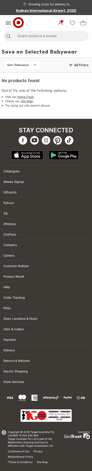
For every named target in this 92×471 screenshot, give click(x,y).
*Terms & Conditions (20, 462)
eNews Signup (13, 182)
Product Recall (13, 276)
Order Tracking (14, 297)
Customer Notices (16, 266)
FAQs (7, 308)
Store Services (13, 382)
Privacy (38, 451)
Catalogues (11, 171)
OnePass (9, 234)
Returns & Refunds (16, 360)
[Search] (8, 36)
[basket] (83, 23)
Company (10, 245)
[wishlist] (72, 23)
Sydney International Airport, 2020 (46, 10)
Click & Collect (13, 329)
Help (6, 287)
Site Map (27, 101)
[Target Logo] (18, 23)
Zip (5, 213)
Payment (9, 339)
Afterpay (9, 224)
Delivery (9, 350)
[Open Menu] (8, 23)
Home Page (25, 97)
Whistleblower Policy (20, 456)
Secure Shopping (15, 371)
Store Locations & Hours (20, 318)
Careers (9, 255)
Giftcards (9, 192)
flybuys (8, 203)
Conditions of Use (18, 451)
